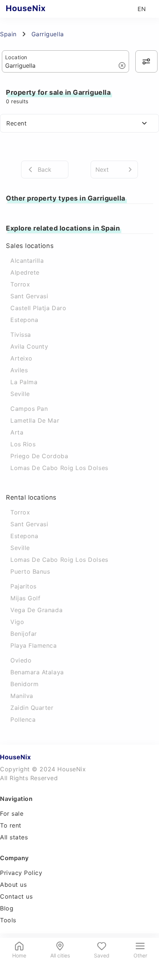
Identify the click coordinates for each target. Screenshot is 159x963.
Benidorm (24, 684)
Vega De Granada (36, 610)
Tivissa (20, 334)
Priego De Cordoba (39, 456)
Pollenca (22, 719)
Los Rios (22, 444)
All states (14, 837)
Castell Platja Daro (38, 308)
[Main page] (40, 9)
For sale (11, 813)
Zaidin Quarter (32, 707)
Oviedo (20, 660)
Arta (16, 432)
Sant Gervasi (29, 296)
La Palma (23, 382)
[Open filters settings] (146, 61)
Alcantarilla (27, 260)
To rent (10, 825)
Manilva (21, 695)
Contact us (16, 896)
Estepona (24, 319)
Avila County (29, 346)
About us (13, 884)
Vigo (17, 621)
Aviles (19, 370)
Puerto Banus (30, 571)
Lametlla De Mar (34, 420)
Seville (20, 393)
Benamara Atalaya (37, 672)
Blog (6, 908)
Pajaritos (23, 586)
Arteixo (21, 358)
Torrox (20, 284)
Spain (8, 34)
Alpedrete (25, 272)
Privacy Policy (21, 872)
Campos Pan (29, 408)
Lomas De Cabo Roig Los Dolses (59, 468)
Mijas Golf (25, 598)
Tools (8, 920)
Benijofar (23, 633)
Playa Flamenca (33, 645)
